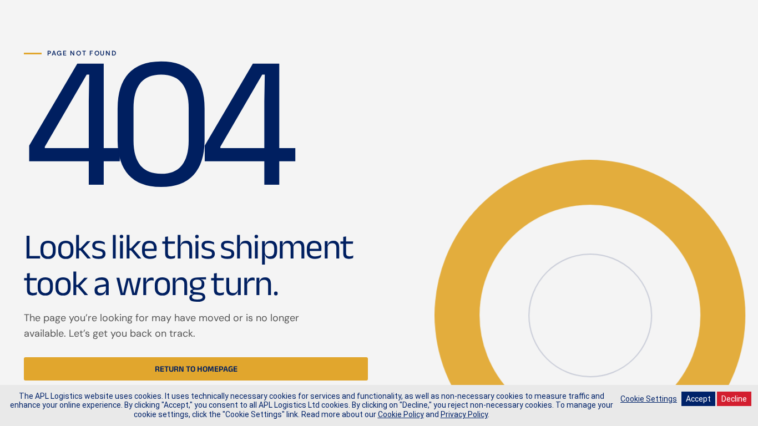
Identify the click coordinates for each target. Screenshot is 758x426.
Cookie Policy (401, 414)
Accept (698, 398)
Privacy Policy (464, 414)
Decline (734, 398)
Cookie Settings (648, 398)
